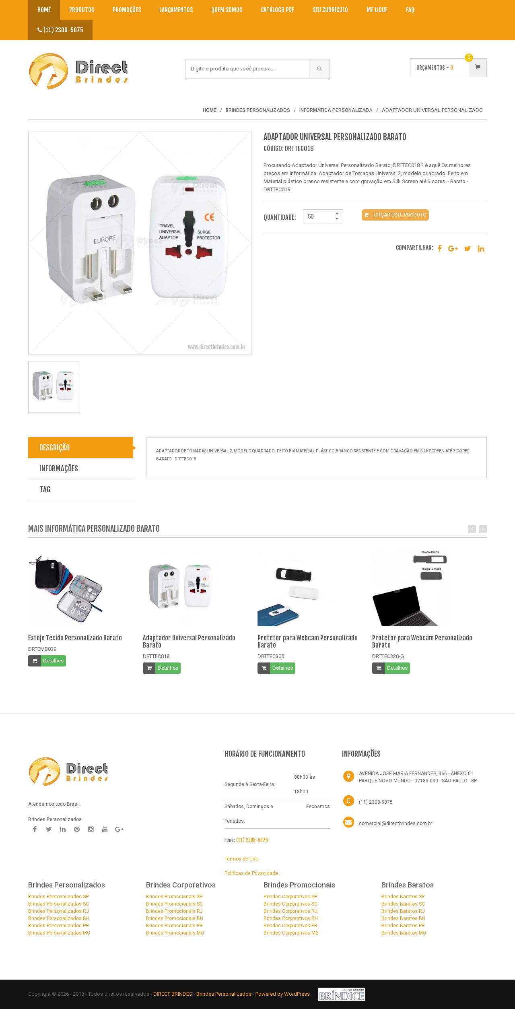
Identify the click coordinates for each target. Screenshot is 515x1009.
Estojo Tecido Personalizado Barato (75, 638)
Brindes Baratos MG (403, 933)
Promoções (127, 10)
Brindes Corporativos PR (290, 926)
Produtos (81, 10)
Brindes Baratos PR (403, 926)
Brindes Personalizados (224, 994)
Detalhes (53, 661)
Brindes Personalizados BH (58, 918)
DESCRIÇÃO (54, 447)
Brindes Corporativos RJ (290, 911)
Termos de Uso (241, 859)
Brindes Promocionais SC (174, 904)
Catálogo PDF (277, 10)
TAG (44, 489)
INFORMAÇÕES (58, 468)
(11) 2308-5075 (62, 30)
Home (44, 10)
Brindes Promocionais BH (174, 918)
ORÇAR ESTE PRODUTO (399, 215)
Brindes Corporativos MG (291, 933)
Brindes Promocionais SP (174, 897)
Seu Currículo (330, 10)
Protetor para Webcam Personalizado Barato (308, 641)
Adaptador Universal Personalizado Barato (189, 641)
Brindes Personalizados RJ (58, 911)
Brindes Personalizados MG (59, 933)
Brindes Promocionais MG (175, 933)
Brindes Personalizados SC (58, 904)
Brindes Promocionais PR (174, 926)
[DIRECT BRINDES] (68, 771)
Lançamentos (176, 10)
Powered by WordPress (283, 994)
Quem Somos (226, 10)
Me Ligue (377, 10)
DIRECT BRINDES (172, 994)
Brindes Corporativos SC (290, 904)
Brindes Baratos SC (403, 904)
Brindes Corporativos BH (291, 918)
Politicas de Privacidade (251, 873)
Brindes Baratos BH (403, 918)
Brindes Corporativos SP (290, 897)
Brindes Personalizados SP (58, 897)
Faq (410, 10)
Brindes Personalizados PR (58, 926)
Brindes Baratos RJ (403, 911)
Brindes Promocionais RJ (174, 911)
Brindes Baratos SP (402, 897)
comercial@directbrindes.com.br (395, 823)
